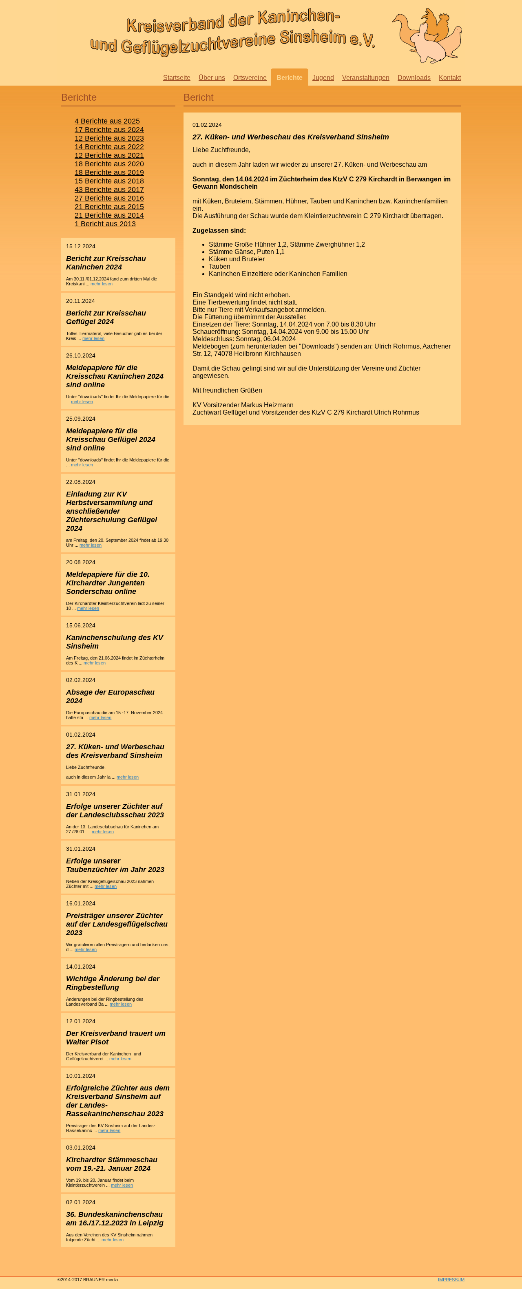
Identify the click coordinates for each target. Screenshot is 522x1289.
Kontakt (450, 77)
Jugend (323, 77)
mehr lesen (102, 283)
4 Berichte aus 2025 (107, 121)
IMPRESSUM (451, 1279)
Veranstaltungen (365, 77)
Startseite (176, 77)
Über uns (212, 77)
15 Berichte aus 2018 (109, 181)
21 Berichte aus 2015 (109, 207)
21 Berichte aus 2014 (109, 215)
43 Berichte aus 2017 (109, 189)
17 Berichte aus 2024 (109, 130)
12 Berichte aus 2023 (109, 138)
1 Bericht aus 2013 (105, 224)
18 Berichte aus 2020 (109, 164)
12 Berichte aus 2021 (109, 155)
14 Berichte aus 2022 (109, 147)
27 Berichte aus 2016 (109, 198)
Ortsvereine (250, 77)
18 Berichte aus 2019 (109, 172)
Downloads (414, 77)
